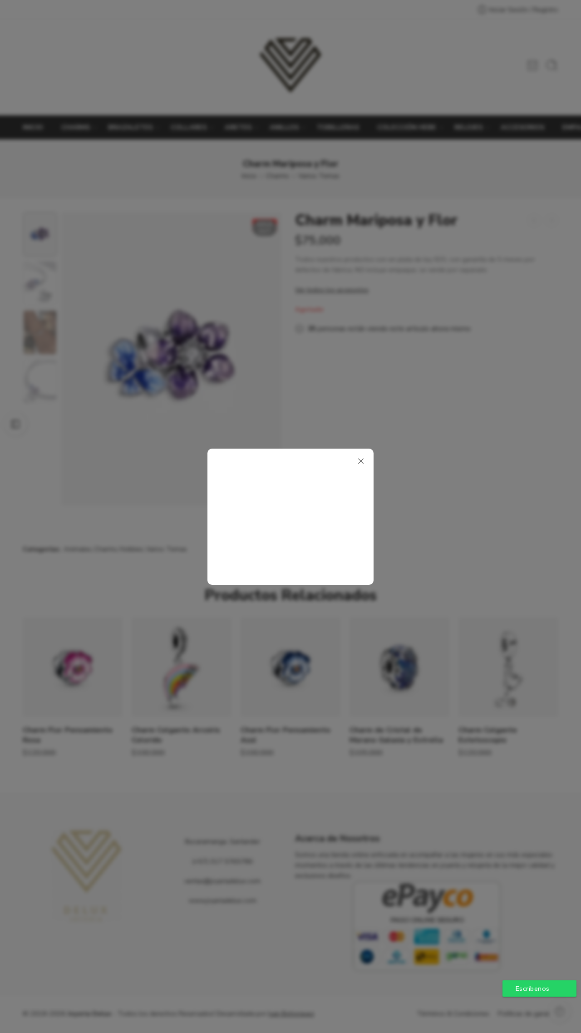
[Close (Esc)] (361, 461)
